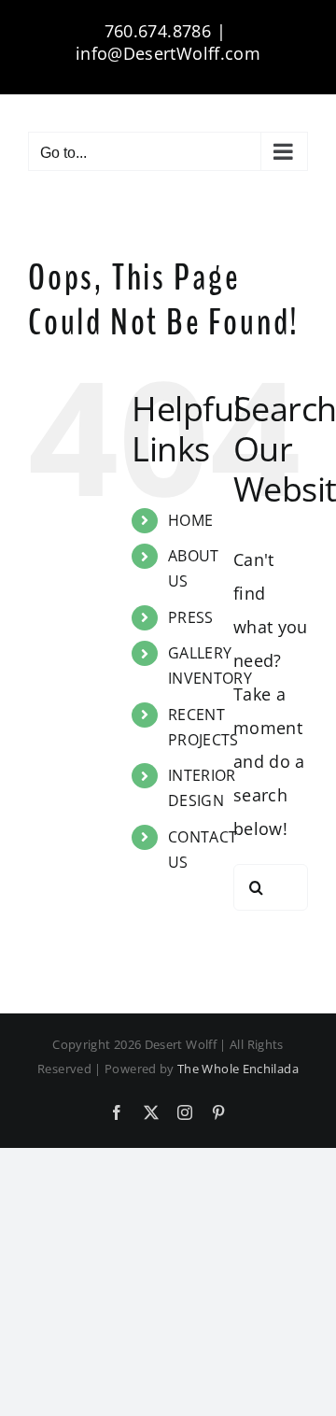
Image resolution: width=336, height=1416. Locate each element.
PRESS (191, 617)
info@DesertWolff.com (168, 53)
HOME (190, 520)
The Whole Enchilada (238, 1068)
